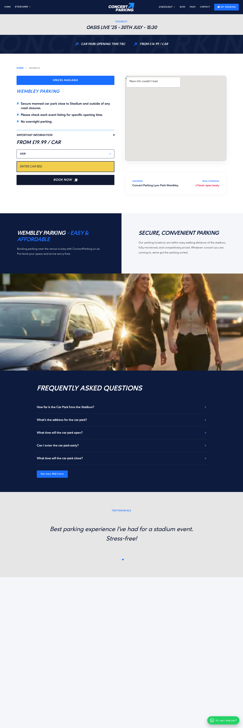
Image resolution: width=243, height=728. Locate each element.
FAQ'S (192, 7)
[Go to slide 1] (120, 559)
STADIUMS (23, 7)
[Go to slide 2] (123, 559)
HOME (7, 7)
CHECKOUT (167, 7)
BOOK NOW (62, 179)
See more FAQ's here (52, 474)
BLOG (182, 7)
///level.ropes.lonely (207, 185)
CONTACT (205, 7)
